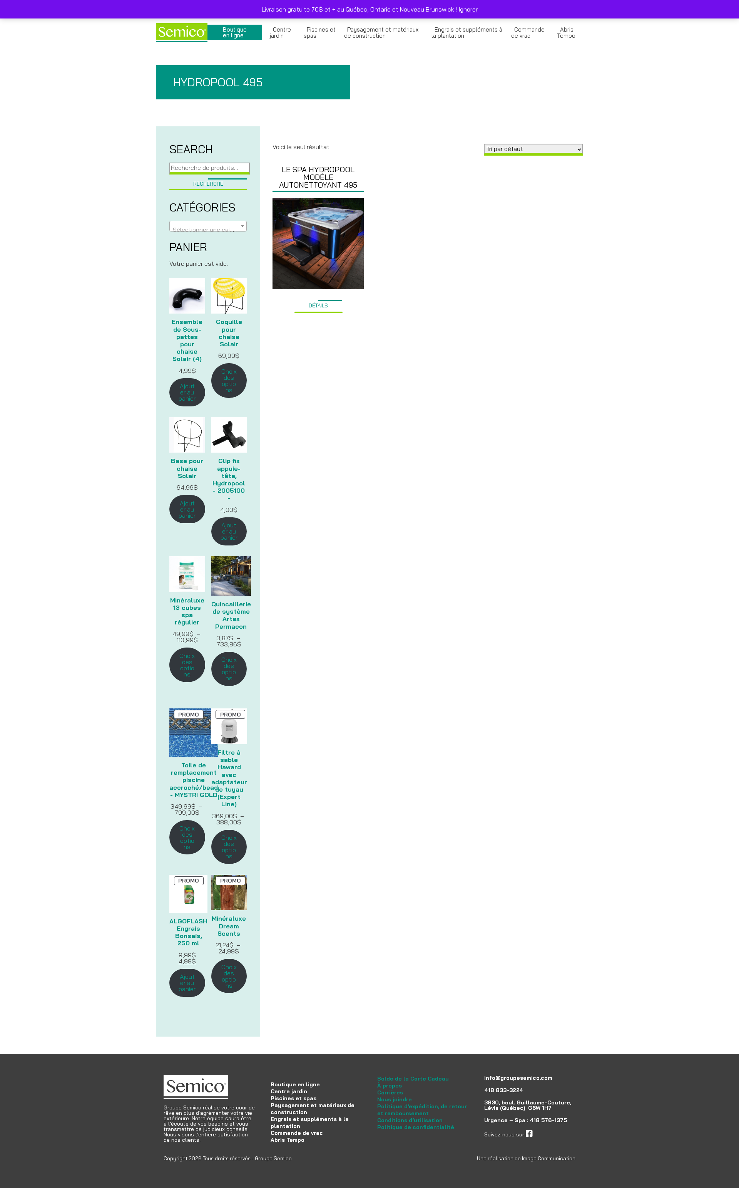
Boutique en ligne (235, 32)
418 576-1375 (548, 1120)
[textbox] (208, 229)
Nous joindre (394, 1099)
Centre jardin (280, 32)
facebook (544, 1134)
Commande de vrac (528, 32)
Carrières (390, 1092)
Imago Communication (548, 1158)
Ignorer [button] (468, 9)
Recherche (208, 184)
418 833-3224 (503, 1090)
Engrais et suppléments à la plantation (466, 32)
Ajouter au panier (187, 392)
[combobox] (208, 226)
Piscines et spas (320, 32)
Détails (318, 305)
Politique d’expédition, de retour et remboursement (422, 1110)
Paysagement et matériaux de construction (381, 32)
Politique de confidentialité (415, 1127)
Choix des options (229, 380)
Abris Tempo (566, 32)
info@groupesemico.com (518, 1077)
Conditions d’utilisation (410, 1120)
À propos (389, 1085)
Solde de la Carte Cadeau (413, 1078)
